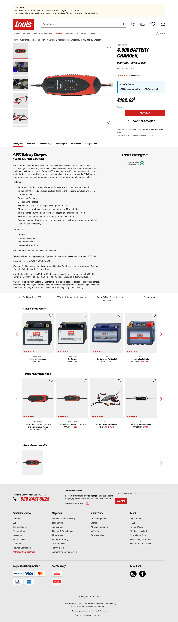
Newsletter (17, 535)
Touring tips (57, 523)
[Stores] (133, 24)
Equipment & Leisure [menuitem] (43, 34)
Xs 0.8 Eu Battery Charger (106, 424)
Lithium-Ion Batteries (141, 359)
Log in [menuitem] (162, 34)
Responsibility (97, 535)
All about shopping (99, 527)
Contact (16, 518)
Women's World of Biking (63, 518)
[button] (123, 24)
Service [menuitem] (93, 34)
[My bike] (142, 24)
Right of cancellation (139, 531)
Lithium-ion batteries (37, 359)
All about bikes (58, 543)
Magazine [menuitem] (81, 34)
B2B (15, 523)
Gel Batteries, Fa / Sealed (107, 359)
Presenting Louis (98, 518)
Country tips (57, 527)
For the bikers (58, 548)
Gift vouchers (19, 539)
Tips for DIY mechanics (62, 531)
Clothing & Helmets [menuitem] (21, 34)
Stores (94, 523)
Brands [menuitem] (69, 34)
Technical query (20, 527)
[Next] (111, 85)
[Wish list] (152, 24)
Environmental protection (141, 543)
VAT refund (96, 531)
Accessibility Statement (141, 539)
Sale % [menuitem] (59, 34)
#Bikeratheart (58, 535)
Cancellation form (138, 535)
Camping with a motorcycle (64, 552)
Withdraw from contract (24, 552)
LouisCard (17, 543)
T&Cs (132, 523)
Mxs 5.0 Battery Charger (141, 424)
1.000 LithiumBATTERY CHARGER (72, 424)
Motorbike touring (60, 539)
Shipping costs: (122, 135)
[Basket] (162, 24)
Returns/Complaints (22, 548)
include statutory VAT (132, 130)
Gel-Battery (72, 359)
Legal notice (135, 518)
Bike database (19, 531)
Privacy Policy (136, 527)
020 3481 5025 (34, 499)
